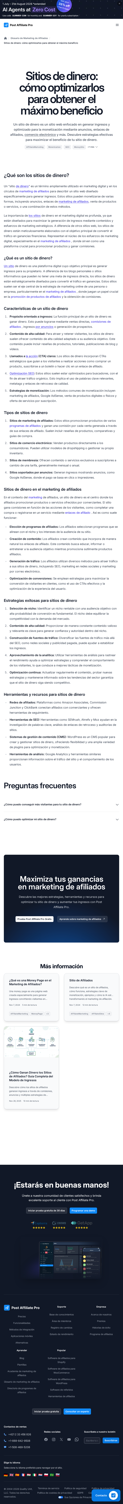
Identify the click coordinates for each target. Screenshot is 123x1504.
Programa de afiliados (101, 1334)
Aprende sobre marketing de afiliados (80, 919)
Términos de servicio (48, 1488)
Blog (22, 1358)
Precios (22, 1316)
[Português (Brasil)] (52, 1474)
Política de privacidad (103, 1488)
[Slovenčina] (58, 1474)
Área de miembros (61, 1321)
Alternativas (22, 1342)
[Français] (23, 1474)
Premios (101, 1321)
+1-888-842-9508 (19, 1440)
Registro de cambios (61, 1327)
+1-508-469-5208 (19, 1447)
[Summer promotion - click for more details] (61, 9)
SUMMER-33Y (50, 15)
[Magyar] (29, 1474)
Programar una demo (83, 1210)
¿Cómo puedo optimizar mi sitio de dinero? (30, 819)
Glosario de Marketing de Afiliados (29, 38)
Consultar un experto (77, 1411)
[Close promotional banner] (119, 3)
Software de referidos (61, 1389)
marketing (35, 497)
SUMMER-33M (19, 15)
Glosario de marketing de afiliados (22, 1381)
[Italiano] (35, 1474)
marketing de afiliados (34, 191)
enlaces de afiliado (77, 512)
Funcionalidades (21, 1323)
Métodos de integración (21, 1329)
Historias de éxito (101, 1327)
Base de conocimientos (61, 1314)
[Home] (5, 38)
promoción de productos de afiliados (36, 296)
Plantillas (21, 1364)
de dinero (22, 186)
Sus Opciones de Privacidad (79, 1497)
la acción (32, 356)
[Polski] (46, 1474)
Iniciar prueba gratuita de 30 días (46, 1210)
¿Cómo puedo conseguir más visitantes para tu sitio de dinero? (42, 804)
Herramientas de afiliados (61, 1396)
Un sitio (9, 266)
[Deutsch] (6, 1474)
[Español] (17, 1474)
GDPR (80, 1492)
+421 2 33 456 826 (19, 1434)
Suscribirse (111, 1440)
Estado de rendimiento (61, 1334)
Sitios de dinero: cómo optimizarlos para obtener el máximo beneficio (41, 43)
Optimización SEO (22, 373)
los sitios (35, 215)
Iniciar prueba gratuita (46, 1411)
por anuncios (44, 326)
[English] (11, 1474)
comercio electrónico (40, 135)
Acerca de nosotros (101, 1314)
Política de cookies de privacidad (54, 1492)
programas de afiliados (25, 425)
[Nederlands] (40, 1474)
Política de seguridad (75, 1488)
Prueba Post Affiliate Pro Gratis (34, 919)
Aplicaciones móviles (22, 1336)
